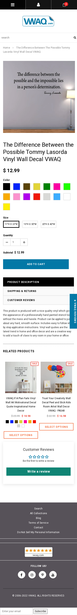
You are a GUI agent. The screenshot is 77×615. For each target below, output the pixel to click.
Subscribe (40, 611)
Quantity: (8, 235)
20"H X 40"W (48, 224)
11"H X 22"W (11, 224)
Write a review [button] (38, 471)
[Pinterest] (42, 574)
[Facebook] (21, 574)
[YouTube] (53, 574)
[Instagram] (32, 574)
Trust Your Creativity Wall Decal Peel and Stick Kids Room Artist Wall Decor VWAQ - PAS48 (56, 404)
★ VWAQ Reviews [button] (75, 311)
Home (6, 47)
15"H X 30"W (30, 224)
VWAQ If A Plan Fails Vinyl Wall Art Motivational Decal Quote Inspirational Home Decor (21, 404)
